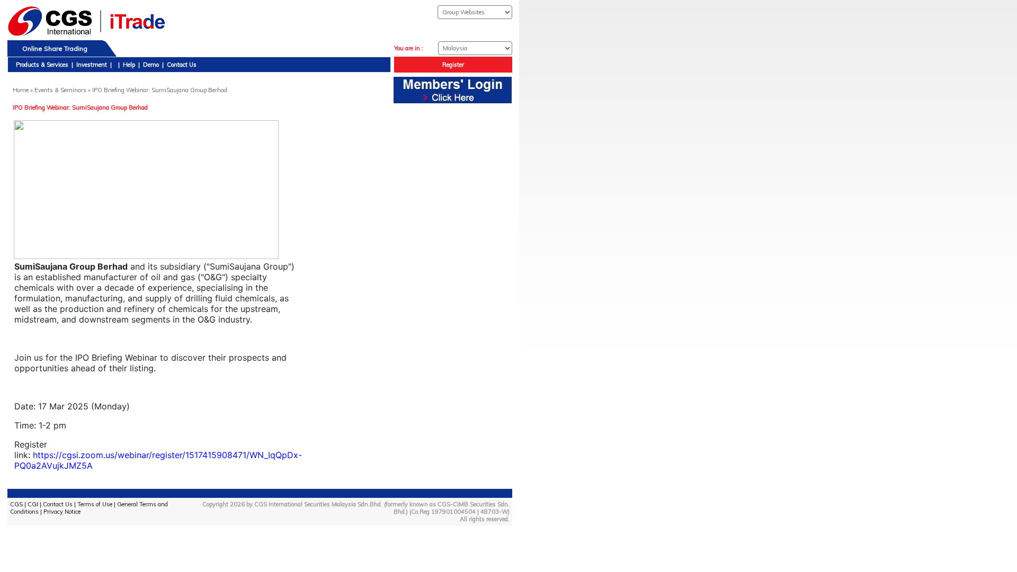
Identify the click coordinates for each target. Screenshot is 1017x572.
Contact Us (182, 64)
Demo (151, 64)
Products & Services (42, 64)
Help (129, 64)
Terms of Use (94, 504)
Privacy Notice (62, 511)
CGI (33, 504)
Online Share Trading (54, 48)
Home (21, 90)
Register (453, 64)
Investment (91, 64)
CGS (16, 504)
